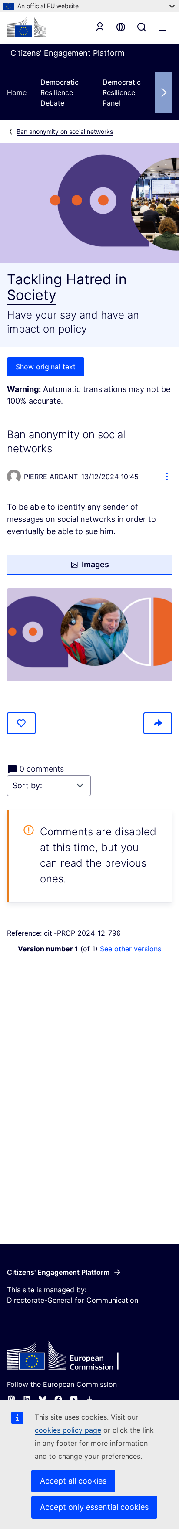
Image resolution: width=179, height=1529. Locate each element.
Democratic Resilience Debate (59, 92)
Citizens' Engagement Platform (58, 1272)
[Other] (89, 1399)
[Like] (21, 723)
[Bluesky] (42, 1399)
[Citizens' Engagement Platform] (89, 1356)
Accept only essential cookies (94, 1507)
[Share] (157, 723)
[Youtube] (74, 1399)
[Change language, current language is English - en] (120, 27)
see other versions (130, 948)
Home (17, 92)
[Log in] (99, 27)
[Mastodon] (11, 1399)
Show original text (46, 366)
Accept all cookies (73, 1480)
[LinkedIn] (27, 1399)
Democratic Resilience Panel (122, 92)
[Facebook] (58, 1399)
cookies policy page (68, 1430)
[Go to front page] (26, 27)
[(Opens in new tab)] (89, 634)
